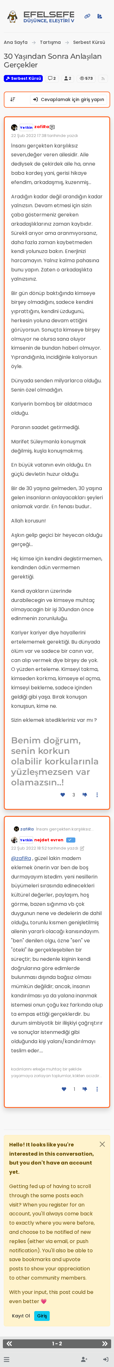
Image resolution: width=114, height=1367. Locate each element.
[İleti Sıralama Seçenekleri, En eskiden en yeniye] (12, 99)
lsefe (48, 17)
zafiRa (41, 127)
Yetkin (26, 127)
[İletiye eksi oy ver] (85, 795)
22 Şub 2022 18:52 (29, 848)
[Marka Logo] (12, 16)
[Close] (102, 1144)
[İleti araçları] (97, 795)
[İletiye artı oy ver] (63, 795)
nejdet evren (48, 840)
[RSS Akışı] (103, 79)
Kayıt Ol (21, 1316)
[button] (6, 1360)
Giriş (42, 1316)
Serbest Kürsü (25, 78)
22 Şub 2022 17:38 (29, 136)
